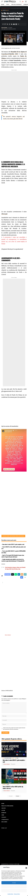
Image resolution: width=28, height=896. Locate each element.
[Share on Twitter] (7, 24)
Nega (14, 886)
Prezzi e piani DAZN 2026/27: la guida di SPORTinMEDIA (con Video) (13, 551)
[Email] (14, 24)
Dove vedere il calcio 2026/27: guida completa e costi (13, 544)
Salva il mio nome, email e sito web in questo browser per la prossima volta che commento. (14, 728)
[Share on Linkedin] (12, 24)
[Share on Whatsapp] (9, 24)
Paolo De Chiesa (15, 569)
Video (17, 758)
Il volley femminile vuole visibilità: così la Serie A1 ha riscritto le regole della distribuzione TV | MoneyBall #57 (12, 560)
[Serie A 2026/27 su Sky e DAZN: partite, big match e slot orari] (14, 776)
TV (8, 10)
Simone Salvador (4, 27)
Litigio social (19, 567)
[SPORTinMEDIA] (10, 1)
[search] (20, 1)
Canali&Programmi (7, 758)
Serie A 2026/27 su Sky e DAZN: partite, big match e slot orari (13, 547)
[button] (26, 867)
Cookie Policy (10, 894)
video (19, 569)
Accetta (14, 882)
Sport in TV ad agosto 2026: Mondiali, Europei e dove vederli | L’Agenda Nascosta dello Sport (12, 556)
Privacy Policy (17, 894)
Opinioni (4, 10)
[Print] (16, 24)
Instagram (14, 567)
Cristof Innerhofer (8, 567)
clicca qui (4, 214)
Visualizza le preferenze (14, 890)
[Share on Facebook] (5, 24)
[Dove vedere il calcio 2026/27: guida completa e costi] (14, 749)
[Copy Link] (25, 574)
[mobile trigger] (2, 1)
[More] (18, 24)
